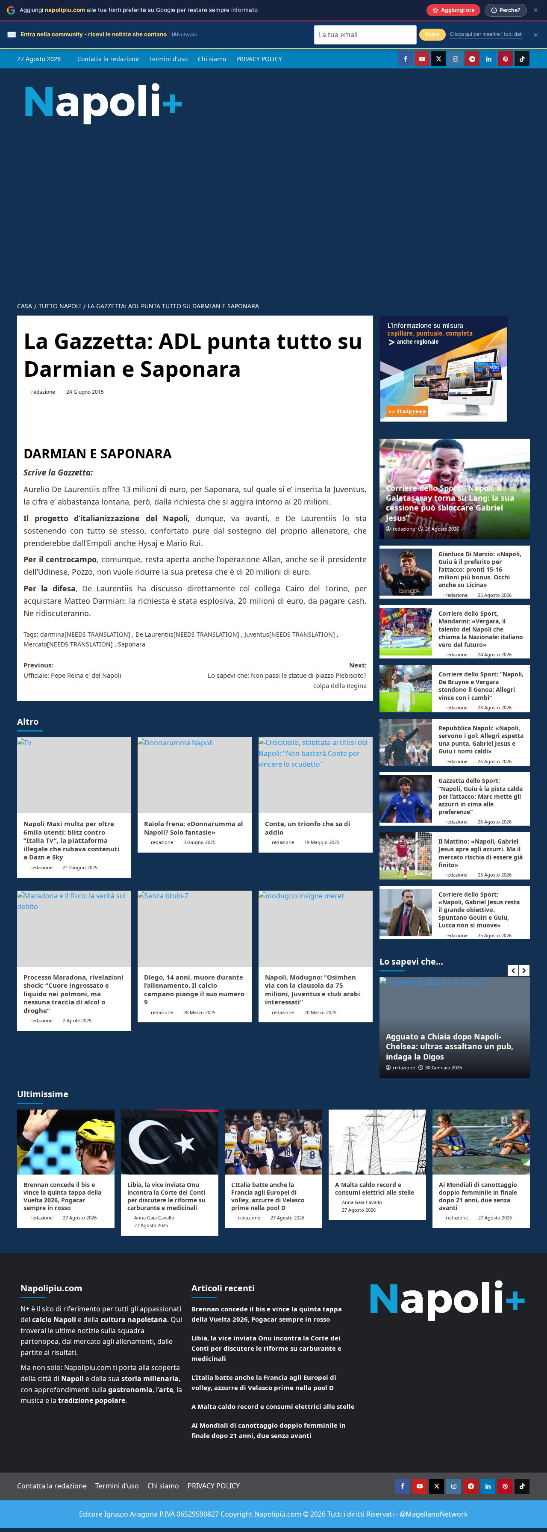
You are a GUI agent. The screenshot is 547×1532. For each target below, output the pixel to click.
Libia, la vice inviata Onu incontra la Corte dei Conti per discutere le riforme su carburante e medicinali (166, 1196)
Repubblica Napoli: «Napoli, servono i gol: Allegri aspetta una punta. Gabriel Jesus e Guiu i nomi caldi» (480, 740)
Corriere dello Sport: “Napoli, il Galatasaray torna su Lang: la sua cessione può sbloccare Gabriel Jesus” (450, 503)
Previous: (72, 670)
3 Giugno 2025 (199, 842)
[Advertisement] (273, 206)
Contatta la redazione (108, 59)
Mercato (35, 644)
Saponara (131, 644)
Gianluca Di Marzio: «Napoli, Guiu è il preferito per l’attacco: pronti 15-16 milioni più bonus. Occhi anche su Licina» (479, 569)
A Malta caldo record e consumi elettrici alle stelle (374, 1188)
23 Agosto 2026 (495, 707)
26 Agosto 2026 (442, 528)
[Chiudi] (535, 10)
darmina (52, 634)
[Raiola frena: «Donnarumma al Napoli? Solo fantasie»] (195, 775)
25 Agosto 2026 (495, 595)
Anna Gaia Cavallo (154, 1217)
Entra (432, 34)
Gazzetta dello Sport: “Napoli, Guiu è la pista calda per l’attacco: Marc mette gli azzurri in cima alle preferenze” (480, 796)
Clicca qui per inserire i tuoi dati (486, 34)
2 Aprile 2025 (77, 1020)
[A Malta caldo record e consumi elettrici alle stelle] (377, 1142)
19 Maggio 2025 (321, 842)
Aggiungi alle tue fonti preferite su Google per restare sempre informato (139, 9)
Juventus (256, 634)
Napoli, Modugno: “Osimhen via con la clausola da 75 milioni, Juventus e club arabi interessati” (312, 990)
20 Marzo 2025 (320, 1012)
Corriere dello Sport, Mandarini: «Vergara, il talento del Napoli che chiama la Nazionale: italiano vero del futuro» (480, 629)
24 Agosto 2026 (495, 654)
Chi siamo (212, 59)
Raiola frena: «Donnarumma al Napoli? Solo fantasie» (193, 827)
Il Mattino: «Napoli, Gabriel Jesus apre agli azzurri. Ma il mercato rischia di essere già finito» (480, 853)
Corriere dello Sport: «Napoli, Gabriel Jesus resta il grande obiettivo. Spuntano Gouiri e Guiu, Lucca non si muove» (479, 910)
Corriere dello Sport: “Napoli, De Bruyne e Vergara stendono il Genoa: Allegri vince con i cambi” (480, 686)
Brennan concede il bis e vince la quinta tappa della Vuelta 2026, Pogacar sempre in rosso (62, 1196)
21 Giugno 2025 (80, 867)
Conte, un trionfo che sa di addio (307, 827)
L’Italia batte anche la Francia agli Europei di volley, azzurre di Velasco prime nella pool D (268, 1196)
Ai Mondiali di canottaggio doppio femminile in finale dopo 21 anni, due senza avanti (478, 1196)
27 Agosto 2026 (80, 1217)
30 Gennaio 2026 (443, 1067)
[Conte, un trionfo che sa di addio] (316, 775)
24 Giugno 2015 (85, 392)
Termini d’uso (168, 59)
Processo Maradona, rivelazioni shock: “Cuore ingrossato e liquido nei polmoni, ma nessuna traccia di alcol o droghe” (74, 994)
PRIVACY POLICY (259, 59)
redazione (43, 392)
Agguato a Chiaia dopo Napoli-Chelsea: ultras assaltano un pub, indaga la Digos (449, 1046)
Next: (287, 675)
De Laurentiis (154, 634)
